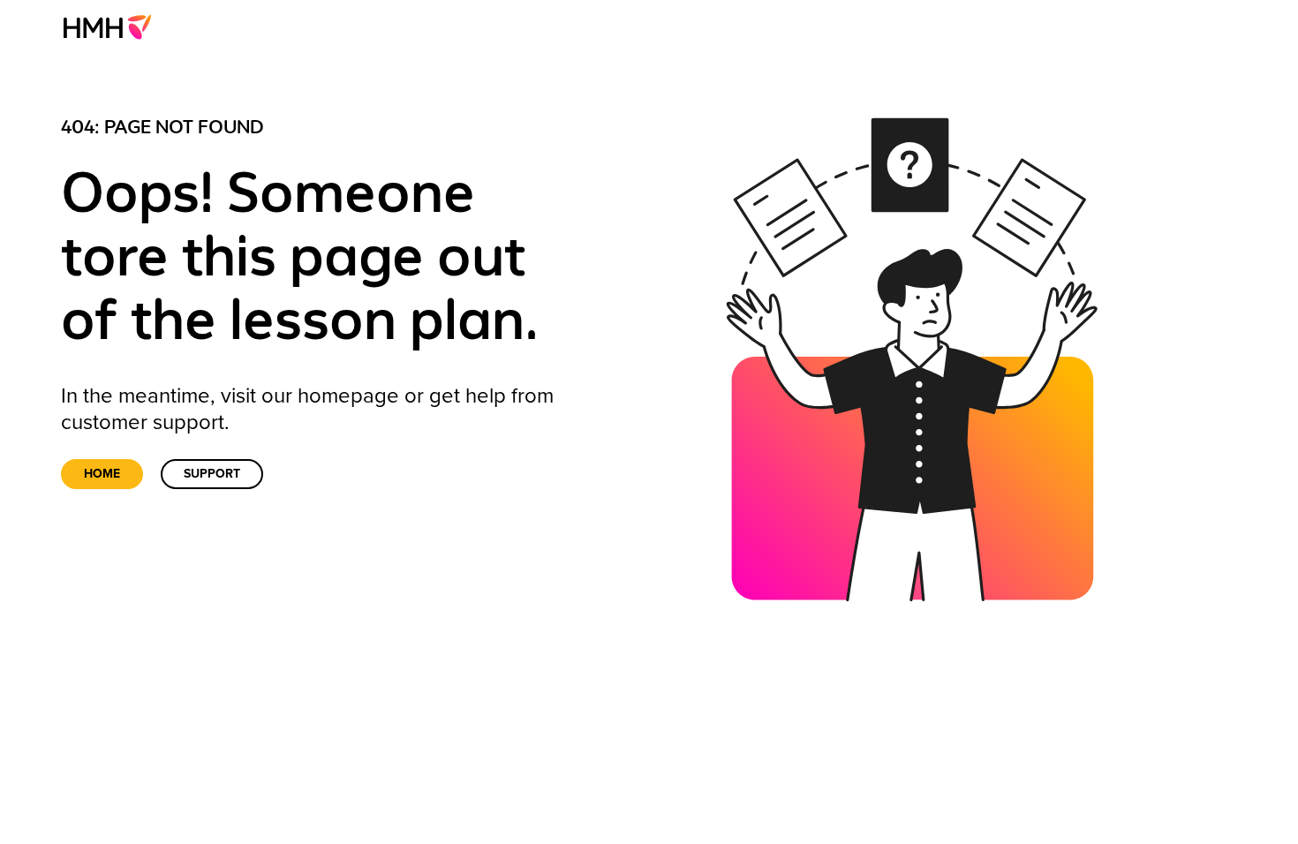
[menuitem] (112, 26)
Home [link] (102, 473)
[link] (112, 26)
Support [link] (212, 473)
